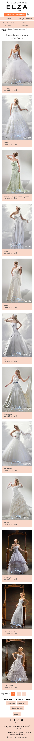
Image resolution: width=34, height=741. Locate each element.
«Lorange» (11, 703)
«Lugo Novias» (17, 708)
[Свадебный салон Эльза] (17, 12)
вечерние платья (8, 22)
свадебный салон (7, 29)
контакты (25, 26)
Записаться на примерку (15, 14)
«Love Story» (22, 703)
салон (8, 19)
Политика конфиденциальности (17, 728)
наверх (17, 714)
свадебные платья (25, 19)
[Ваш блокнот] (28, 14)
